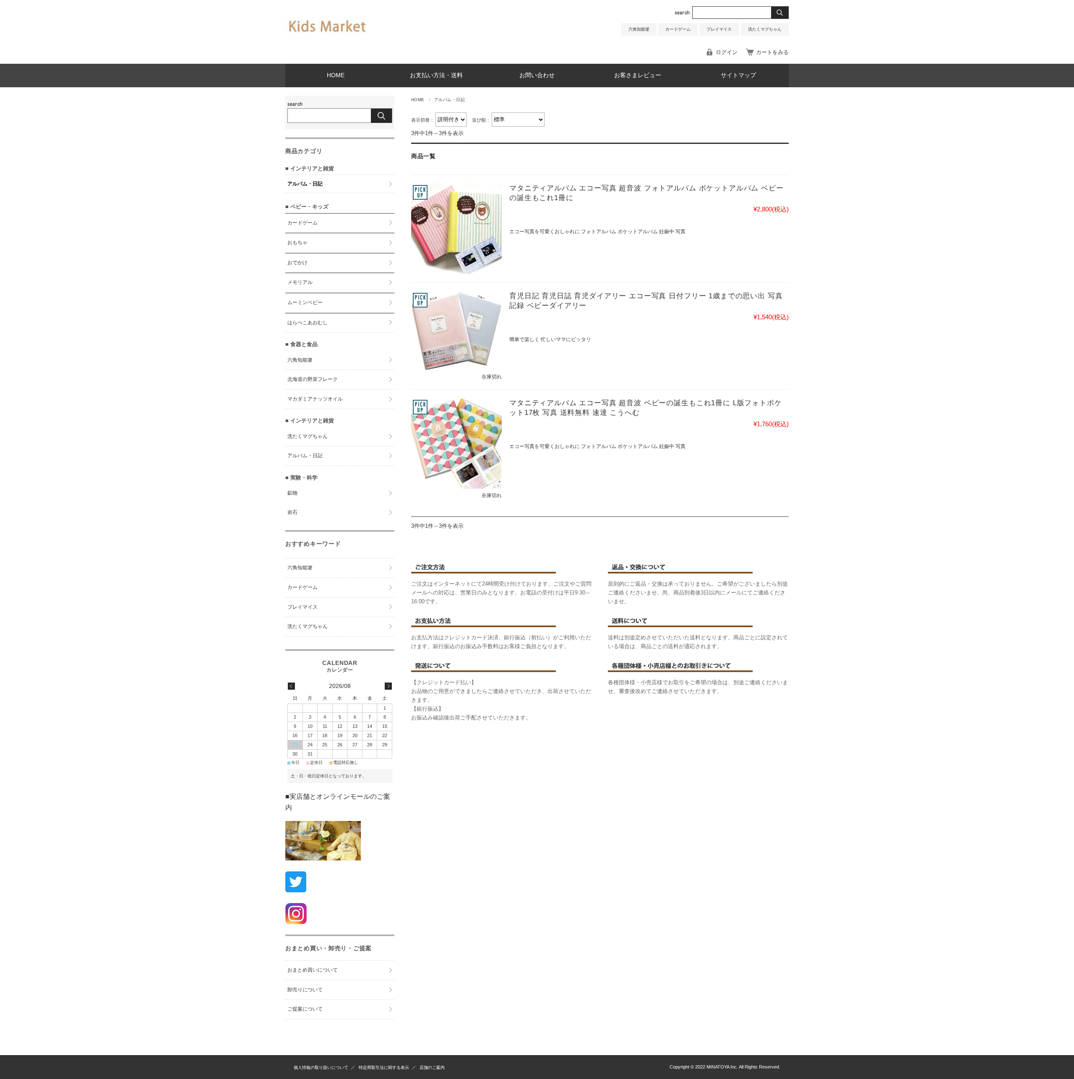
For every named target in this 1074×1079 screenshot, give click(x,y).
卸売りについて (305, 990)
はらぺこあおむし (307, 323)
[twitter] (296, 890)
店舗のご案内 (432, 1067)
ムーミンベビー (305, 302)
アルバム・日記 (305, 184)
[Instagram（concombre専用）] (296, 921)
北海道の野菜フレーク (312, 379)
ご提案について (305, 1009)
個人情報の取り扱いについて (321, 1067)
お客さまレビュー (637, 75)
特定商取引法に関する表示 (384, 1067)
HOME (335, 75)
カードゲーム (678, 29)
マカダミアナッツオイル (315, 399)
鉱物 (292, 493)
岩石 (292, 512)
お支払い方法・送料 (436, 75)
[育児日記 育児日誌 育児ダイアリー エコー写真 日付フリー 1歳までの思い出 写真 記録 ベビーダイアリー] (456, 330)
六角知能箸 (638, 29)
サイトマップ (738, 75)
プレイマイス (719, 29)
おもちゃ (297, 242)
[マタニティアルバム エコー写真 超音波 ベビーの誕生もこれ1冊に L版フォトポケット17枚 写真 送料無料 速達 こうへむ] (456, 443)
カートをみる (772, 52)
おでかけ (297, 263)
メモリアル (300, 282)
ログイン (727, 52)
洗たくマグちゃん (765, 29)
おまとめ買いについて (312, 970)
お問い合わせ (537, 75)
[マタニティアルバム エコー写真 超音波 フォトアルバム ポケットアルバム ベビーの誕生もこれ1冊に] (456, 228)
